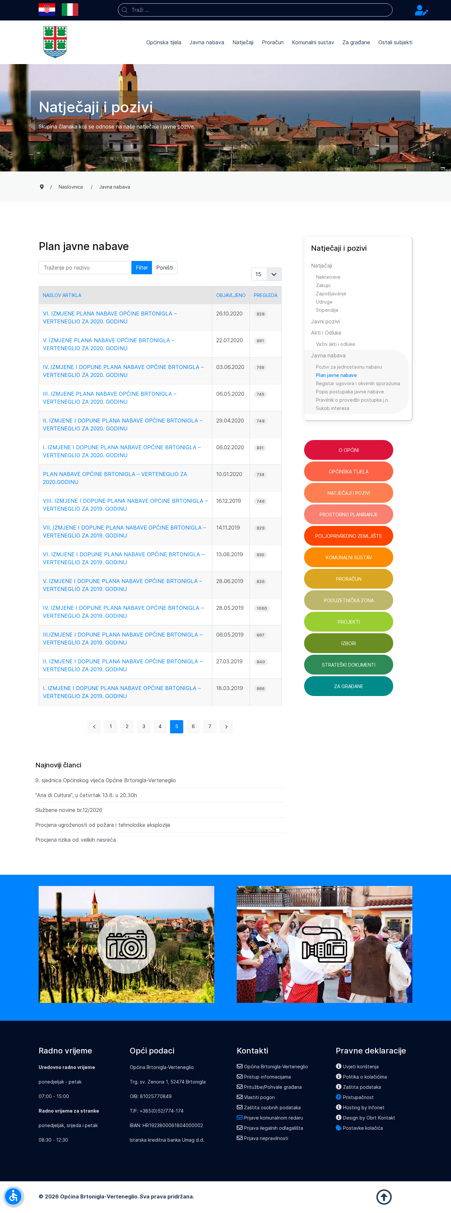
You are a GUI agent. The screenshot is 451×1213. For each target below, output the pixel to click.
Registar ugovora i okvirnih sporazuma (358, 383)
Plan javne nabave (336, 375)
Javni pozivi (325, 321)
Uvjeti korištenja (361, 1066)
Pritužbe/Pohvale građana (273, 1087)
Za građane (356, 42)
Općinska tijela (163, 42)
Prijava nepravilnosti (266, 1138)
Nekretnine (328, 277)
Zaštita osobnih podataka (272, 1107)
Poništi (164, 267)
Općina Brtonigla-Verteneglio (276, 1066)
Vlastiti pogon (259, 1097)
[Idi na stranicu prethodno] (94, 726)
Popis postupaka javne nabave (350, 391)
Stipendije (327, 310)
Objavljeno (231, 295)
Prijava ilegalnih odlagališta (273, 1128)
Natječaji (243, 42)
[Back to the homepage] (55, 42)
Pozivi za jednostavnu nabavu (349, 367)
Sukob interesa (332, 408)
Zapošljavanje (331, 293)
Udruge (324, 302)
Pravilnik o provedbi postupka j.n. (352, 400)
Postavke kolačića (363, 1128)
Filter (142, 267)
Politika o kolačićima (365, 1077)
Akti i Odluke (326, 332)
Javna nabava (207, 42)
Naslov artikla (62, 295)
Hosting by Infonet (364, 1107)
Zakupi (323, 285)
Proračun (273, 42)
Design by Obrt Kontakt (369, 1118)
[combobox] (255, 10)
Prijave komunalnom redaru (273, 1118)
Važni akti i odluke (335, 344)
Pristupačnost (358, 1097)
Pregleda (265, 295)
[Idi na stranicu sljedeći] (226, 726)
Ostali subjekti (395, 42)
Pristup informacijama (267, 1077)
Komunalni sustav (313, 42)
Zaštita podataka (362, 1087)
